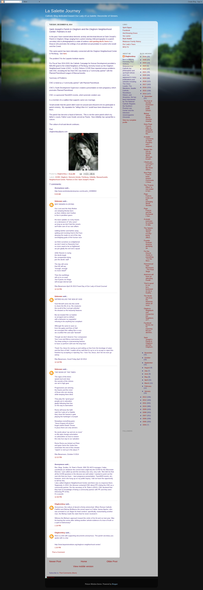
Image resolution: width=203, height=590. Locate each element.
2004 (145, 425)
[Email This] (85, 174)
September (148, 363)
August (147, 368)
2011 (145, 403)
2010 (145, 406)
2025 (145, 60)
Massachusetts (102, 177)
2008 (145, 412)
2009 (145, 409)
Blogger (115, 584)
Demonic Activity (75, 177)
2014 (145, 94)
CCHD (57, 177)
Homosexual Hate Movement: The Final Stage (149, 267)
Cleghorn (64, 177)
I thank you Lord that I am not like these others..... (148, 165)
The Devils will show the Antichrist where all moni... (148, 300)
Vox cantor (127, 36)
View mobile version (83, 566)
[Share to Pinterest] (93, 174)
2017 (145, 84)
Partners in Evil (71, 179)
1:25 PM (58, 547)
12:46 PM (58, 497)
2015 (145, 91)
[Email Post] (80, 174)
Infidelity (93, 177)
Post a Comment (58, 552)
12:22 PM (58, 457)
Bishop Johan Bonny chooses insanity (148, 117)
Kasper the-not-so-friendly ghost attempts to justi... (148, 154)
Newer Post (55, 561)
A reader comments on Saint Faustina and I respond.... (149, 141)
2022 (145, 69)
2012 (145, 400)
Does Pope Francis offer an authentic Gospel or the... (148, 129)
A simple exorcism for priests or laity (148, 222)
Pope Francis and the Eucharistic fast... (148, 212)
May (146, 377)
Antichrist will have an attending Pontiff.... (148, 277)
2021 (145, 72)
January (147, 391)
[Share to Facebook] (91, 174)
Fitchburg (85, 177)
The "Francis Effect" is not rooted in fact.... (148, 188)
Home (84, 561)
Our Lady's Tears (129, 44)
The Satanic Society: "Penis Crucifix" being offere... (148, 232)
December (148, 96)
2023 (145, 66)
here (65, 54)
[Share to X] (89, 174)
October (147, 358)
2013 (145, 397)
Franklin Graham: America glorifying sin (148, 244)
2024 (145, 63)
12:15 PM (58, 289)
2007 (145, 415)
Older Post (112, 561)
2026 (145, 56)
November (148, 353)
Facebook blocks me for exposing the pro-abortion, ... (148, 328)
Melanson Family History (132, 41)
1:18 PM (58, 526)
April (146, 380)
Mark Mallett (127, 39)
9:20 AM (58, 194)
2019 (145, 78)
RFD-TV (126, 47)
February (147, 386)
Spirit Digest (127, 27)
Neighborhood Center (57, 179)
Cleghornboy (62, 174)
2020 (145, 75)
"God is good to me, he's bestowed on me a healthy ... (149, 288)
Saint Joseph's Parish (86, 179)
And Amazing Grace (130, 33)
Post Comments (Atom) (68, 573)
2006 (145, 419)
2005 (145, 422)
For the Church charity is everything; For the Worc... (148, 256)
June (146, 374)
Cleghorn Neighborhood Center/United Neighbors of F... (149, 314)
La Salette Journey (62, 10)
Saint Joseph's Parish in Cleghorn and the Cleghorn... (148, 343)
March (147, 383)
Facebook (126, 30)
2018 (145, 81)
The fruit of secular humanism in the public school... (148, 105)
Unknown (58, 201)
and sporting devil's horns (99, 41)
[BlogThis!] (87, 174)
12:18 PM (58, 362)
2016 (145, 87)
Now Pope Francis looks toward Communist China (149, 177)
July (146, 371)
